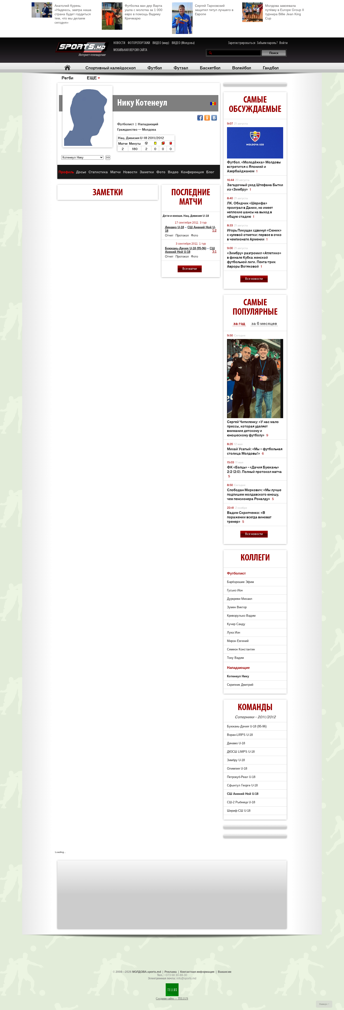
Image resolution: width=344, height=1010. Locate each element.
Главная (67, 68)
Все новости (254, 279)
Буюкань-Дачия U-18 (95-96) (185, 248)
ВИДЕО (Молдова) (183, 43)
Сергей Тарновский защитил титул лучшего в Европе (214, 10)
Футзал (181, 67)
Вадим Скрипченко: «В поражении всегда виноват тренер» (249, 516)
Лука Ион (233, 632)
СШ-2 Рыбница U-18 (241, 802)
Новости (130, 172)
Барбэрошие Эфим (240, 582)
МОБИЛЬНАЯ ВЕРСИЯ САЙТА (130, 50)
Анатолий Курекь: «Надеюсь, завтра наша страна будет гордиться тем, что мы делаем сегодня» (73, 14)
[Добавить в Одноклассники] (207, 118)
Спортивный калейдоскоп (110, 67)
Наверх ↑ (324, 1004)
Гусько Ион (235, 590)
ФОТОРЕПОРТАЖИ (139, 43)
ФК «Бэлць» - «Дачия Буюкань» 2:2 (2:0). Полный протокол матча (254, 471)
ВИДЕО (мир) (161, 43)
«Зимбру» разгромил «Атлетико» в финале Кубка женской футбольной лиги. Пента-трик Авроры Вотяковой (254, 259)
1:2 (214, 230)
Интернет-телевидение (93, 55)
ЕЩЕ (92, 77)
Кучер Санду (236, 624)
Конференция (192, 172)
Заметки (147, 172)
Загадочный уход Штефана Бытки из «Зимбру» (255, 186)
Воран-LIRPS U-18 (240, 735)
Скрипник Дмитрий (240, 684)
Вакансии (224, 971)
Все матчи (190, 269)
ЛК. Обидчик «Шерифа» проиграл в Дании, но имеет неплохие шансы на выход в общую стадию (250, 209)
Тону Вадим (235, 658)
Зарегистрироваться (241, 43)
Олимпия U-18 (237, 768)
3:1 (214, 251)
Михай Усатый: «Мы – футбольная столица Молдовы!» (254, 450)
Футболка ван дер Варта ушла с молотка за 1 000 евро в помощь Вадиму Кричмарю (143, 12)
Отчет (169, 235)
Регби (67, 77)
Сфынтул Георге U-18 (242, 785)
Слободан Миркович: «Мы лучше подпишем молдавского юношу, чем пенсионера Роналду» (254, 494)
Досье (81, 172)
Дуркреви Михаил (239, 599)
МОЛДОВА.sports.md (146, 971)
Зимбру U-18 (236, 760)
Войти (283, 43)
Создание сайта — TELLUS (172, 998)
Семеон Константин (241, 649)
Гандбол (271, 67)
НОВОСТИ (119, 43)
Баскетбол (210, 67)
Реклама (171, 971)
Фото (160, 172)
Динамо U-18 (174, 227)
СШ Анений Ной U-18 (190, 250)
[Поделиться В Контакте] (214, 118)
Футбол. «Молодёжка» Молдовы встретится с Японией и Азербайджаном (254, 166)
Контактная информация (197, 971)
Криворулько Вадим (241, 615)
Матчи (115, 172)
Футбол (154, 67)
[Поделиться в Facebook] (200, 118)
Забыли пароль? (267, 43)
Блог (210, 172)
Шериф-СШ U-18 (238, 810)
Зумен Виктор (237, 607)
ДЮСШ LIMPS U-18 (241, 751)
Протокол (182, 235)
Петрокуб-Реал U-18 (241, 777)
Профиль (66, 172)
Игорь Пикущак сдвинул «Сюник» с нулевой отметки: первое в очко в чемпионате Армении (254, 234)
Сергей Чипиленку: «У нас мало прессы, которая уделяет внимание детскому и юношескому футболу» (253, 428)
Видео (173, 172)
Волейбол (241, 67)
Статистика (98, 172)
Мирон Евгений (238, 641)
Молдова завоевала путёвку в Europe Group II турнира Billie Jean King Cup (284, 12)
